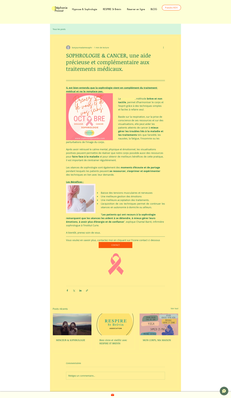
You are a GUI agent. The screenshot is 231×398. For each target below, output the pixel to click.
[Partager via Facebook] (67, 290)
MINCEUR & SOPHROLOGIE (70, 340)
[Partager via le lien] (87, 290)
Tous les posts (59, 29)
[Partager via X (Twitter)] (74, 290)
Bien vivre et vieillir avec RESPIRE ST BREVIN (113, 341)
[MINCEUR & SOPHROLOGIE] (72, 324)
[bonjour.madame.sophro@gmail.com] (113, 395)
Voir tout (174, 308)
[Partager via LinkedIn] (80, 290)
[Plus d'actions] (163, 47)
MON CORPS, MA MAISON (157, 340)
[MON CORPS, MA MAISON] (159, 324)
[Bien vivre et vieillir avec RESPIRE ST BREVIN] (115, 324)
